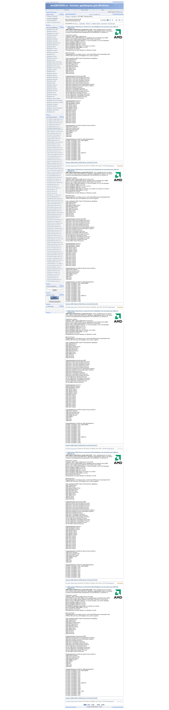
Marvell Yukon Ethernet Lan (53, 209)
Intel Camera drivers (52, 186)
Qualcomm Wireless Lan (53, 267)
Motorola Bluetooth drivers (53, 216)
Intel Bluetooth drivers (52, 184)
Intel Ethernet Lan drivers (53, 179)
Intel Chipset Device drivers (53, 177)
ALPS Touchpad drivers (52, 136)
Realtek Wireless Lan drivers (54, 239)
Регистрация (84, 10)
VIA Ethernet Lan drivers (53, 272)
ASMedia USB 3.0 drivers (53, 138)
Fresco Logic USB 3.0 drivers (54, 170)
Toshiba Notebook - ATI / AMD (54, 263)
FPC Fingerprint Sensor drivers (54, 168)
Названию (82, 23)
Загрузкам (104, 23)
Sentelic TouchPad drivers (53, 249)
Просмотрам (111, 23)
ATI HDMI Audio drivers (52, 126)
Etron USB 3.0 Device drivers (54, 165)
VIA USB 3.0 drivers (51, 277)
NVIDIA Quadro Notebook (53, 226)
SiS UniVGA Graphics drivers (54, 256)
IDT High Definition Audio (53, 175)
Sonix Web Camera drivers (53, 251)
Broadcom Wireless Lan (52, 145)
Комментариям (96, 23)
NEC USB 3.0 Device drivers (54, 219)
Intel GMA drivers (51, 189)
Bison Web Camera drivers (53, 150)
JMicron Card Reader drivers (54, 202)
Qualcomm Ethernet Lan (53, 270)
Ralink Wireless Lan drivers (53, 230)
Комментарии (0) (110, 165)
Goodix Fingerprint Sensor (53, 173)
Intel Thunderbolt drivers (53, 196)
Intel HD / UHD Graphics (53, 187)
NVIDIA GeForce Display (53, 221)
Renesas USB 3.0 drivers (53, 246)
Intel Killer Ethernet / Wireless (54, 182)
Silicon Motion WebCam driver (54, 254)
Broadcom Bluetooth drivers (53, 147)
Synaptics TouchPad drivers (53, 258)
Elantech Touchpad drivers (53, 161)
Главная (66, 10)
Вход (102, 10)
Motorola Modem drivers (53, 217)
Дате (76, 23)
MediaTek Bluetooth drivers (53, 214)
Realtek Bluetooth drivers (53, 240)
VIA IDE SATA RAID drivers (53, 279)
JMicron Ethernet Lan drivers (54, 200)
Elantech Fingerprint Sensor (53, 163)
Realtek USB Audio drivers (53, 233)
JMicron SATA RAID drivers (53, 203)
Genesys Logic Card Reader (54, 172)
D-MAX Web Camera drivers (54, 159)
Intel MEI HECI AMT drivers (53, 198)
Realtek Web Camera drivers (54, 244)
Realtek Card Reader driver (53, 242)
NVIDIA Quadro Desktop (53, 224)
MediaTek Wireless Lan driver (54, 212)
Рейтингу (88, 23)
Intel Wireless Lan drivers (53, 180)
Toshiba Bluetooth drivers (53, 261)
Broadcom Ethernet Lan (52, 143)
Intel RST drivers (51, 193)
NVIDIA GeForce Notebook (53, 223)
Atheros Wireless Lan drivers (54, 131)
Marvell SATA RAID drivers (53, 210)
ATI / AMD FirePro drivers (53, 124)
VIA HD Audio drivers (52, 275)
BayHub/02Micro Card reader (54, 142)
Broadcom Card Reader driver (54, 149)
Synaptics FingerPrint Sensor (54, 260)
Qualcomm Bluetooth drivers (54, 268)
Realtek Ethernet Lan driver (53, 237)
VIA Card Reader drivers (53, 281)
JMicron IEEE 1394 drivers (53, 205)
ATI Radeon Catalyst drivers (53, 119)
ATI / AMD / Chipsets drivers (53, 128)
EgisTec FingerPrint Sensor (53, 166)
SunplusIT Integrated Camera (54, 253)
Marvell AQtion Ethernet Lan (53, 207)
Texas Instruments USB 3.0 (53, 265)
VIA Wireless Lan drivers (53, 274)
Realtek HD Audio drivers (53, 231)
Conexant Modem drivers (53, 158)
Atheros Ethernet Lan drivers (54, 129)
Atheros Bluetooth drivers (53, 133)
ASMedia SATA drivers (52, 140)
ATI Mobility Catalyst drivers (53, 121)
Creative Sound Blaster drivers (54, 154)
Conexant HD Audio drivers (53, 156)
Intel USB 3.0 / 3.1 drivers (53, 194)
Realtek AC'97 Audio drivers (53, 235)
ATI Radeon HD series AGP (53, 122)
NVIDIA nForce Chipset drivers (54, 228)
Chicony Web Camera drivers (54, 152)
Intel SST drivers (51, 191)
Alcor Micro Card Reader (53, 135)
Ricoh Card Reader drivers (53, 247)
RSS (121, 11)
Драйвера (74, 16)
